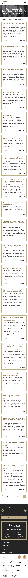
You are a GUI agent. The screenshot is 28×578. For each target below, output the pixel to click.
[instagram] (25, 510)
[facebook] (2, 510)
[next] (24, 496)
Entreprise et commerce (7, 549)
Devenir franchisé (5, 545)
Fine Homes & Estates (7, 552)
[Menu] (25, 2)
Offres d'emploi (5, 542)
